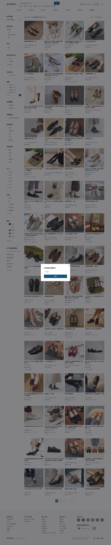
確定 (55, 276)
